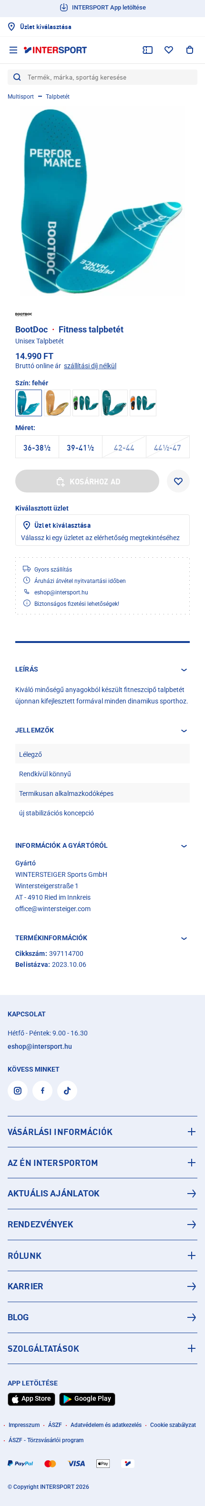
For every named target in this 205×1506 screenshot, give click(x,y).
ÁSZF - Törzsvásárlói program (46, 1440)
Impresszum (24, 1425)
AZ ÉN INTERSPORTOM (53, 1162)
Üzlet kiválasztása (62, 525)
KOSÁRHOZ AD (95, 481)
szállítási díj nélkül (90, 366)
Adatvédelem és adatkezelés (106, 1425)
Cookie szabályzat (173, 1425)
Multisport (21, 96)
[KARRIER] (102, 1286)
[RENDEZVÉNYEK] (102, 1224)
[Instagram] (18, 1091)
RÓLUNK (24, 1255)
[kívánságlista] (168, 50)
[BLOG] (102, 1317)
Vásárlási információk (60, 1131)
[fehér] (57, 403)
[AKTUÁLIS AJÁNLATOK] (102, 1193)
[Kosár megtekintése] (189, 50)
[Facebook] (42, 1091)
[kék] (85, 403)
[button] (102, 669)
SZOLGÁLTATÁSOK (43, 1348)
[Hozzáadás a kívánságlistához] (178, 481)
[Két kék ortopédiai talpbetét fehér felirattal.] (102, 201)
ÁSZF (55, 1425)
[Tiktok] (67, 1091)
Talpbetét (58, 96)
